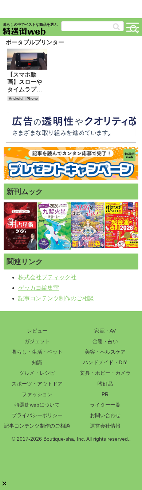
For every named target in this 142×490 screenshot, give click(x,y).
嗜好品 (105, 384)
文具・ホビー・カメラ (105, 373)
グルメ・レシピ (37, 373)
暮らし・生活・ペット (37, 352)
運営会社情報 (105, 426)
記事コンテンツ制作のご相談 (56, 298)
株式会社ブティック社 (47, 277)
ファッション (37, 394)
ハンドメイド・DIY (105, 362)
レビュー (37, 331)
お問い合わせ (105, 415)
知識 (37, 362)
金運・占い (105, 341)
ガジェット (37, 341)
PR (105, 394)
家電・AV (105, 331)
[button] (116, 26)
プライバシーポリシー (37, 415)
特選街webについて (37, 405)
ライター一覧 (105, 405)
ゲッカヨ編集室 (38, 288)
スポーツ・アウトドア (37, 384)
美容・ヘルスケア (105, 352)
